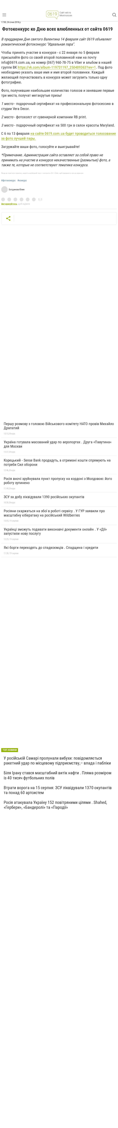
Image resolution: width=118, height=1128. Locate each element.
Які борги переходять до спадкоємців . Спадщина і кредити (51, 547)
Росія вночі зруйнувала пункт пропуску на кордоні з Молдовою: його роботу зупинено (58, 481)
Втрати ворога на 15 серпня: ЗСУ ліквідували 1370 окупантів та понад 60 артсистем (58, 790)
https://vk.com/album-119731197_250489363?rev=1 (57, 67)
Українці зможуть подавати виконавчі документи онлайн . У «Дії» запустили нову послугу (55, 531)
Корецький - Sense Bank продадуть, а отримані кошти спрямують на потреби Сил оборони (57, 462)
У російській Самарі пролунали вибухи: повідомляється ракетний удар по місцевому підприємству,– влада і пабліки (57, 761)
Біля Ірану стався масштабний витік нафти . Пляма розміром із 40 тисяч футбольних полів (57, 775)
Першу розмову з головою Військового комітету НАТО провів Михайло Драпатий (59, 426)
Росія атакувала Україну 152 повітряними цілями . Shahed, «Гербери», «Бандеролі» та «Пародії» (55, 805)
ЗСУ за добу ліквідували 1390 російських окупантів (44, 497)
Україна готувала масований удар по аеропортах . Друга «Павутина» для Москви (57, 444)
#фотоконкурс (8, 180)
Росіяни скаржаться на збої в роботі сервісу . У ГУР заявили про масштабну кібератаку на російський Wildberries (54, 513)
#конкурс (22, 180)
